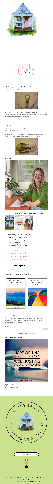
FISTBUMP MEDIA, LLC (33, 482)
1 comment (19, 89)
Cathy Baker (9, 89)
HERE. (22, 387)
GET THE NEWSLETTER (26, 454)
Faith (14, 89)
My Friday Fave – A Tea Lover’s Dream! (20, 87)
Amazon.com (10, 322)
